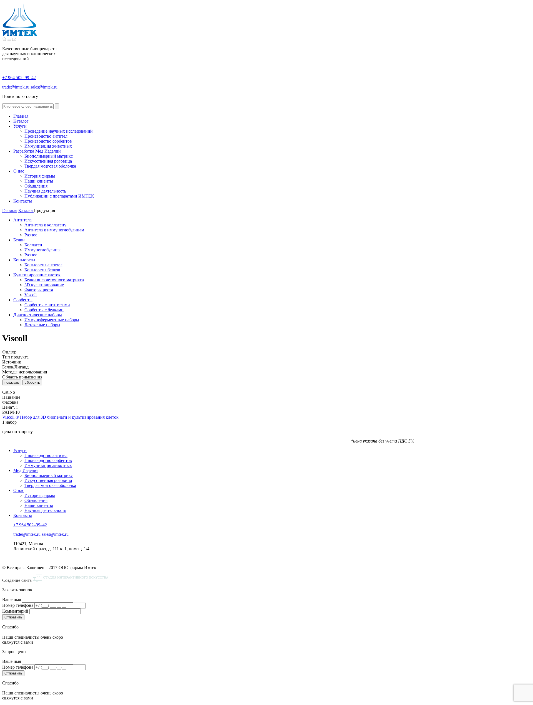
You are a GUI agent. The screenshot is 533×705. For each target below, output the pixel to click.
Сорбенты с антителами (47, 304)
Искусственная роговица (48, 480)
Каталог (26, 210)
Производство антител (45, 455)
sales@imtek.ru (44, 87)
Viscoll (30, 294)
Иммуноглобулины (42, 249)
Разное (30, 235)
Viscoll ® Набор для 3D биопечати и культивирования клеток (60, 417)
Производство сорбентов (48, 460)
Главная (9, 210)
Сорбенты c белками (44, 309)
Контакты (22, 515)
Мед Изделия (25, 470)
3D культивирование (44, 284)
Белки (19, 239)
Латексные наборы (42, 324)
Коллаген (33, 244)
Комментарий (15, 611)
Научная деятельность (45, 510)
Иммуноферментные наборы (51, 319)
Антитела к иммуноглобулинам (54, 230)
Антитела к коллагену (45, 225)
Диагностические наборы (37, 314)
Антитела (22, 220)
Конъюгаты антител (43, 264)
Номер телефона (17, 605)
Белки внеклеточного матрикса (54, 279)
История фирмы (39, 495)
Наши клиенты (38, 505)
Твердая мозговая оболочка (50, 485)
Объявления (35, 500)
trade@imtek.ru (15, 87)
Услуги (20, 450)
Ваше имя (11, 599)
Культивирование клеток (37, 274)
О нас (18, 490)
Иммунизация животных (48, 465)
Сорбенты (22, 299)
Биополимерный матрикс (48, 475)
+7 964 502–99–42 (19, 77)
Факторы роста (38, 289)
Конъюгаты (24, 259)
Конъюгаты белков (42, 269)
